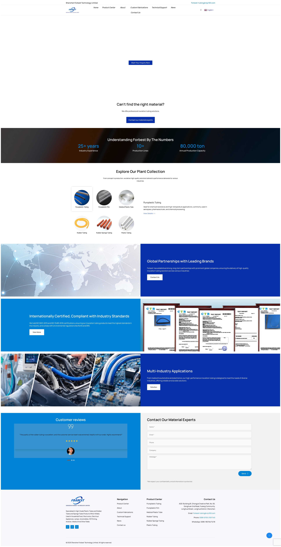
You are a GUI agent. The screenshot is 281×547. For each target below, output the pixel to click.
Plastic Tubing (152, 525)
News (119, 521)
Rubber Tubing (152, 516)
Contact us (121, 525)
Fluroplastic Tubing (154, 504)
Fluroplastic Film (153, 508)
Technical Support (124, 516)
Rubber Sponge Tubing (155, 521)
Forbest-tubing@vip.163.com (203, 3)
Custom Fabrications (125, 512)
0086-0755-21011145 (207, 517)
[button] (201, 10)
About (119, 508)
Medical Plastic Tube (154, 512)
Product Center (123, 504)
